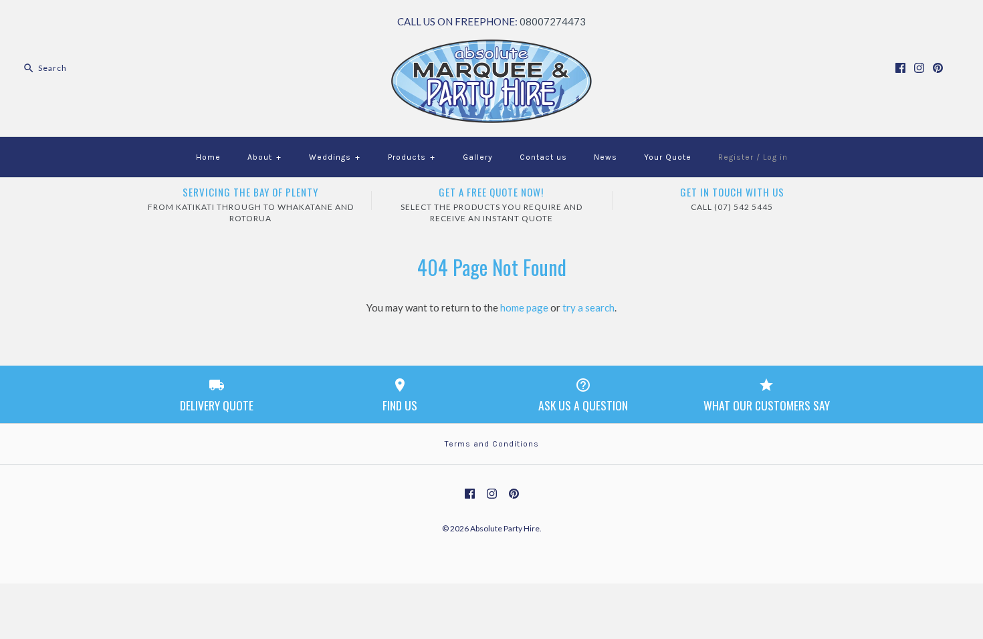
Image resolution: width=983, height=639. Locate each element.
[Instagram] (919, 68)
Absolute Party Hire (505, 528)
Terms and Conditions (492, 444)
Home (208, 157)
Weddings (334, 157)
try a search (588, 307)
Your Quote (667, 157)
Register (736, 157)
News (605, 157)
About (264, 157)
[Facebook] (900, 68)
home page (524, 307)
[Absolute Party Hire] (491, 47)
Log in (775, 157)
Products (411, 157)
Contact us (543, 157)
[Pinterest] (938, 68)
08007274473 (553, 21)
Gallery (478, 157)
